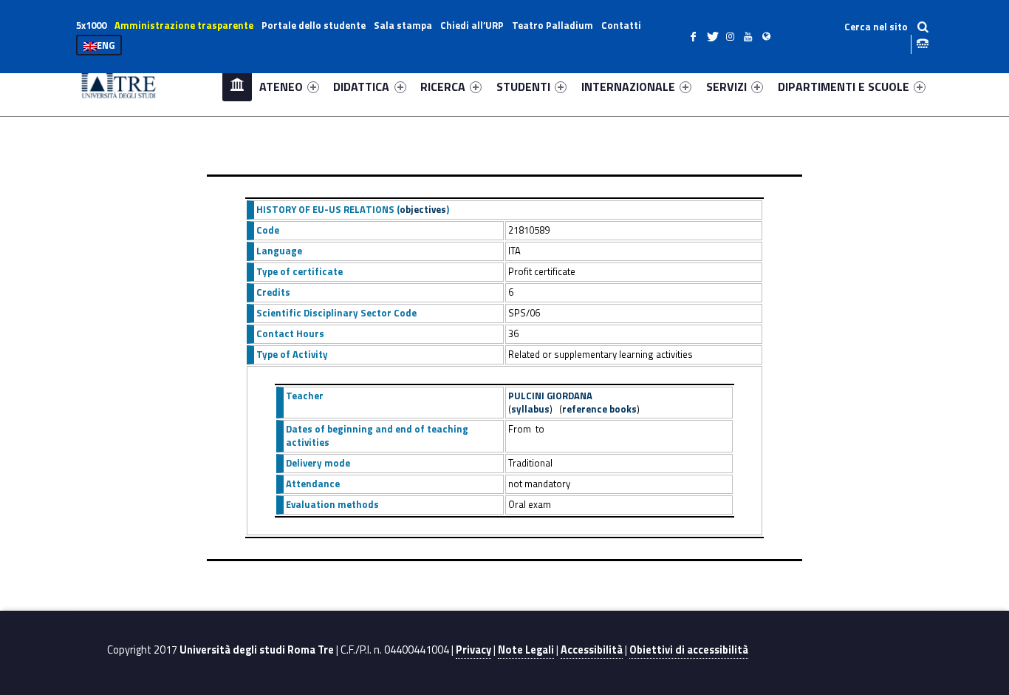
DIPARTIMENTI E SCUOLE (843, 86)
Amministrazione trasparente (183, 25)
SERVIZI (726, 86)
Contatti (621, 25)
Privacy (473, 650)
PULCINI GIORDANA (550, 395)
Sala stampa (403, 25)
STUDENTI (523, 86)
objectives (423, 209)
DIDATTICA (361, 86)
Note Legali (526, 650)
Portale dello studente (313, 25)
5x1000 (91, 25)
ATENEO (281, 86)
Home (237, 86)
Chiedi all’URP (472, 25)
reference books (599, 408)
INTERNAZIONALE (628, 86)
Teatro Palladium (552, 25)
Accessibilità (592, 650)
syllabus (530, 408)
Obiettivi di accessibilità (688, 650)
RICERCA (442, 86)
